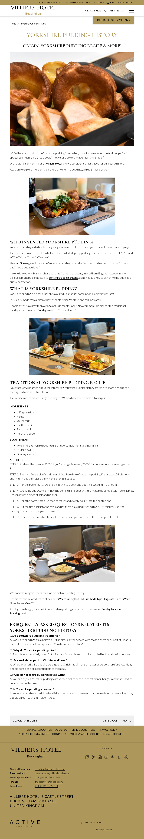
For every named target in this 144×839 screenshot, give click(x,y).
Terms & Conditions (82, 729)
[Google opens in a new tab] (126, 757)
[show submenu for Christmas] (105, 10)
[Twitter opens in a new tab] (93, 757)
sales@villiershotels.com (48, 777)
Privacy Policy (108, 729)
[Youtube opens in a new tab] (106, 757)
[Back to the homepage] (33, 10)
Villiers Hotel (54, 163)
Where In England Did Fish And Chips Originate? (87, 598)
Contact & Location (39, 729)
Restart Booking (113, 734)
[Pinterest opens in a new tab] (112, 757)
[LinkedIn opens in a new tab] (119, 757)
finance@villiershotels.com (49, 781)
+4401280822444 (120, 2)
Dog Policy (59, 734)
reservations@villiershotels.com (52, 773)
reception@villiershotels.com (50, 768)
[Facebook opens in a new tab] (87, 757)
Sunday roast (45, 310)
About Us (61, 729)
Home (13, 23)
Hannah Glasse (19, 263)
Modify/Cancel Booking (85, 734)
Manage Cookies (104, 829)
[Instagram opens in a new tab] (100, 757)
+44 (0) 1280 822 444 (46, 785)
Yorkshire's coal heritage (63, 277)
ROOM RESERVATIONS (113, 20)
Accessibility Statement (34, 734)
